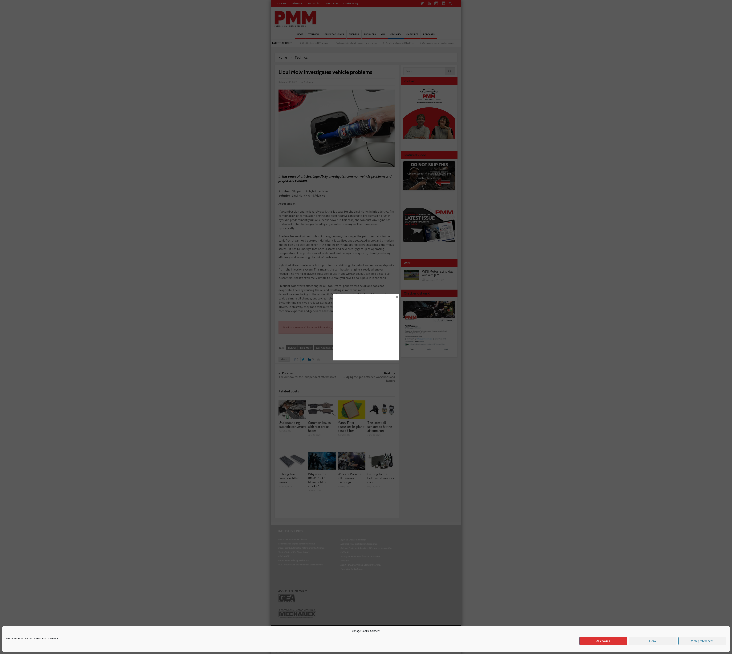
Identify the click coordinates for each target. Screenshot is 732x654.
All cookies (603, 641)
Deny (652, 641)
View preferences (702, 641)
